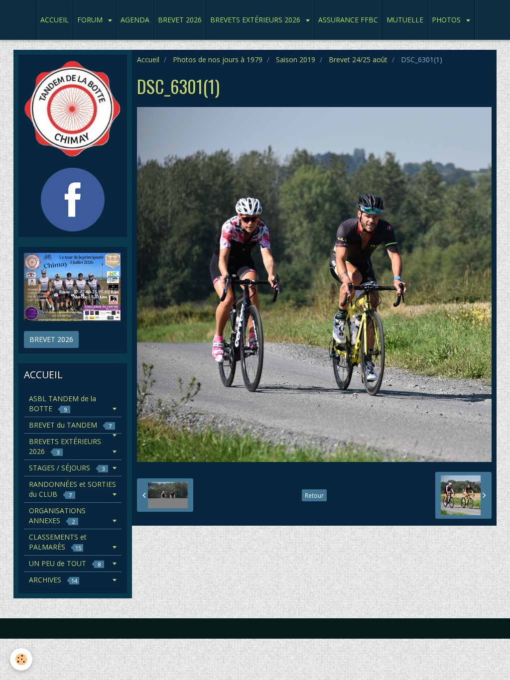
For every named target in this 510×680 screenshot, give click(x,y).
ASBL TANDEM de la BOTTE (62, 403)
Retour (314, 495)
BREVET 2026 (180, 19)
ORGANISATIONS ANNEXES (57, 515)
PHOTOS (447, 19)
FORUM (91, 19)
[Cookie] (21, 659)
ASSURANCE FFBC (348, 19)
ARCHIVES (53, 579)
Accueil (148, 59)
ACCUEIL (54, 19)
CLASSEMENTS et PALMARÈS (58, 542)
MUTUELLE (404, 19)
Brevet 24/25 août (358, 59)
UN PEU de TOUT (65, 563)
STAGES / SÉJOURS (67, 467)
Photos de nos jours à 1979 (217, 59)
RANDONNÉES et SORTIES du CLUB (72, 489)
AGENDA (135, 19)
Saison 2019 (295, 59)
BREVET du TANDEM (70, 425)
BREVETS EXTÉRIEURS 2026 (256, 19)
